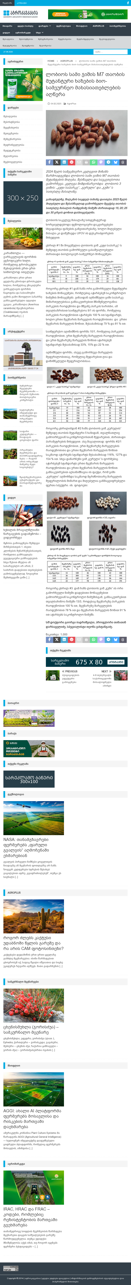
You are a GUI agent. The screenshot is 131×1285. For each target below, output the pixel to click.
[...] (22, 316)
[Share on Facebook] (49, 162)
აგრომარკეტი (23, 32)
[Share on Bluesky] (115, 162)
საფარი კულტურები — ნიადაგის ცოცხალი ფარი (29, 435)
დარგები (43, 26)
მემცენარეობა (45, 39)
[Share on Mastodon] (101, 162)
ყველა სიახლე (25, 26)
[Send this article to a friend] (79, 162)
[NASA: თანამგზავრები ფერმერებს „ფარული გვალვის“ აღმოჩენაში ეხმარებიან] (33, 818)
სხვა (38, 32)
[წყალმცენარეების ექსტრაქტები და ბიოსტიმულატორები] (10, 481)
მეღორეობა (45, 46)
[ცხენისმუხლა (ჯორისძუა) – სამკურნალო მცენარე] (33, 1006)
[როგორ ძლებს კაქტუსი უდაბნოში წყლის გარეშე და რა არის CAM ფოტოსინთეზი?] (33, 916)
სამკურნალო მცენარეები (23, 981)
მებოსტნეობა (26, 39)
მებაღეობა (8, 39)
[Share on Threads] (123, 162)
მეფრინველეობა (85, 39)
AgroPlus (98, 26)
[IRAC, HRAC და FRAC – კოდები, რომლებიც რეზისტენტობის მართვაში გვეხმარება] (33, 1188)
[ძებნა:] (110, 51)
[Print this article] (86, 162)
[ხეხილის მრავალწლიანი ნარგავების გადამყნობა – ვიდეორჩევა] (23, 515)
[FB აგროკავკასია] (128, 3)
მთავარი (7, 26)
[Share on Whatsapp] (93, 162)
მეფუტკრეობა (10, 46)
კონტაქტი (22, 3)
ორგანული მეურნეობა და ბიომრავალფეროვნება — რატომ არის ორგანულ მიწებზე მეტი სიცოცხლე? (31, 458)
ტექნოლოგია (63, 26)
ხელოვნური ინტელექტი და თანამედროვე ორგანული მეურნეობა (28, 416)
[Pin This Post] (71, 162)
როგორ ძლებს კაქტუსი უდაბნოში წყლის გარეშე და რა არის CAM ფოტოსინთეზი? (33, 943)
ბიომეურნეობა (118, 26)
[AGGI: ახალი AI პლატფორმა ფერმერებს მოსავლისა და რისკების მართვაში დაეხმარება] (33, 1089)
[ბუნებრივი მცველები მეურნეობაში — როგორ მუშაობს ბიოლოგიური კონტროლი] (10, 389)
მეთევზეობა (28, 46)
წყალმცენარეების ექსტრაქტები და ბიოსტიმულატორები (31, 481)
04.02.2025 (56, 103)
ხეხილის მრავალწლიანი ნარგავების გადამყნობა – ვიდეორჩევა (22, 533)
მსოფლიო (82, 26)
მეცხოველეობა (107, 39)
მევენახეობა (64, 39)
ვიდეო (6, 32)
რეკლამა (7, 3)
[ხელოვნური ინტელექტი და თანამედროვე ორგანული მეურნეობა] (10, 414)
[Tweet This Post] (57, 162)
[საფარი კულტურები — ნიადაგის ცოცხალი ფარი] (10, 435)
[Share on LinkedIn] (64, 162)
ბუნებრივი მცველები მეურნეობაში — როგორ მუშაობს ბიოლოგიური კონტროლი (29, 392)
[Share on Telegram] (108, 162)
